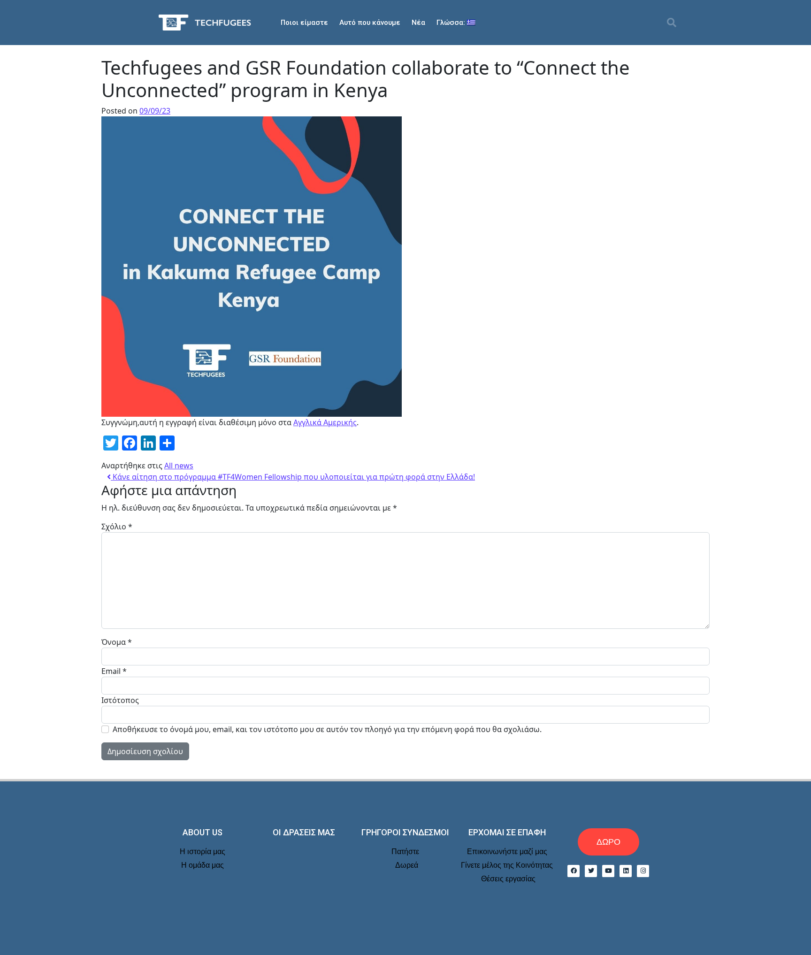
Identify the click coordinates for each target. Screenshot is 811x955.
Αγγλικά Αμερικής (325, 422)
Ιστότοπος (120, 700)
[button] (671, 22)
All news (178, 465)
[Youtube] (608, 871)
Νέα (418, 22)
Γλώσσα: (451, 22)
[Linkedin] (626, 871)
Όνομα (116, 642)
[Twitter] (591, 871)
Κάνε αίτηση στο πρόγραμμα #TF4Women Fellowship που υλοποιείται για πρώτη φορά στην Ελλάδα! (293, 477)
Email (114, 671)
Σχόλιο (116, 526)
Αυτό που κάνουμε (369, 22)
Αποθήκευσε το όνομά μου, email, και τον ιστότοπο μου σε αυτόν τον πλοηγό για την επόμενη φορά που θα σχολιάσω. (327, 729)
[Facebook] (573, 871)
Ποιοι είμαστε (304, 22)
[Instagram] (643, 871)
